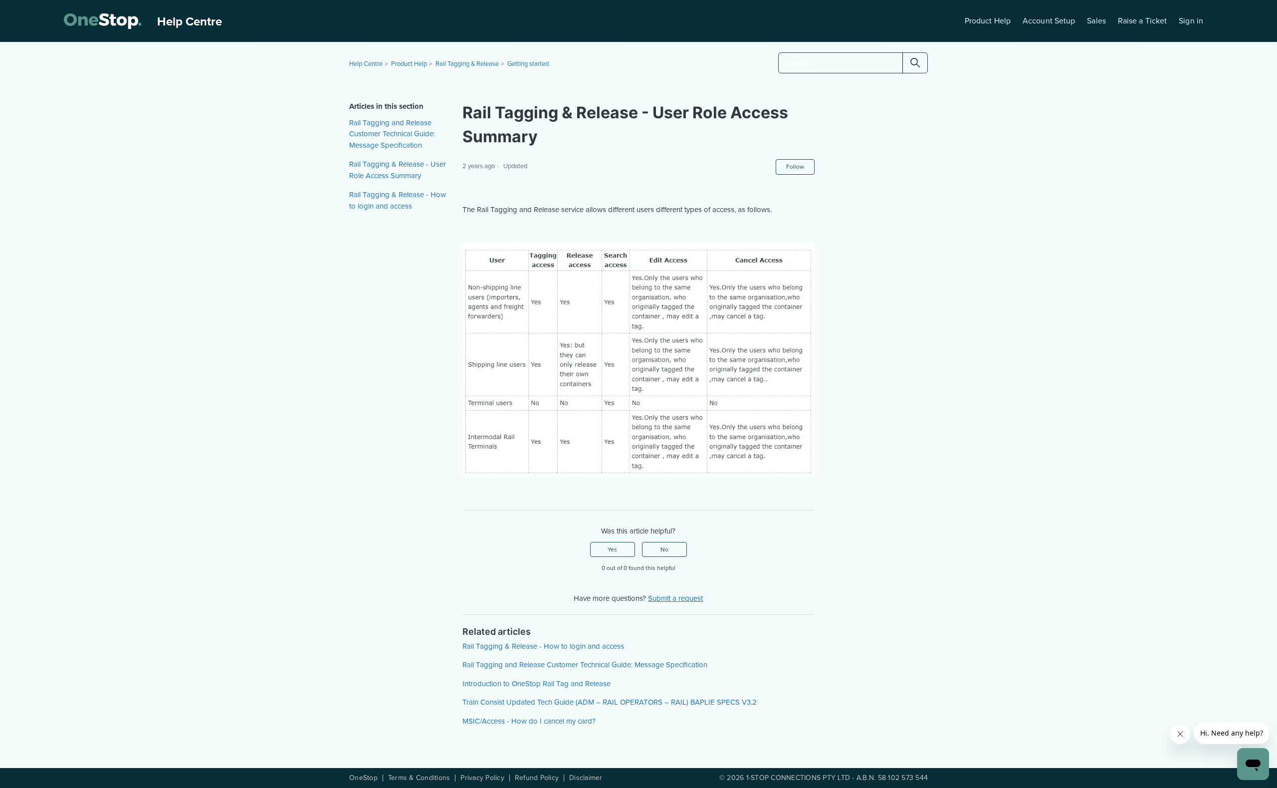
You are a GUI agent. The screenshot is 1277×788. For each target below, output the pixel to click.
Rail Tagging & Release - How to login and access (397, 200)
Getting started (528, 63)
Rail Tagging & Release (467, 63)
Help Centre (366, 63)
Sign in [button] (1191, 20)
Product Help (988, 20)
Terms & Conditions (419, 778)
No (664, 549)
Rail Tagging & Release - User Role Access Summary (397, 170)
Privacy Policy (482, 778)
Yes (612, 549)
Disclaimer (586, 778)
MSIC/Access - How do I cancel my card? (529, 721)
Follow (795, 166)
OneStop (363, 778)
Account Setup (1049, 20)
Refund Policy (537, 778)
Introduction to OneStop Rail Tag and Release (536, 683)
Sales (1096, 20)
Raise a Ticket (1142, 20)
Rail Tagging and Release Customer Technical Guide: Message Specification (392, 134)
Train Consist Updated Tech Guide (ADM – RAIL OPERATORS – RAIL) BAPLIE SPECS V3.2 (609, 702)
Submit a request (675, 598)
